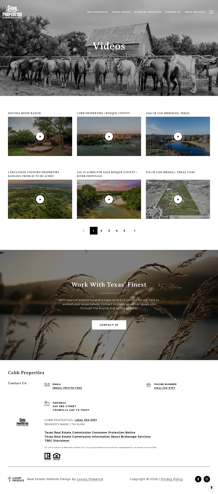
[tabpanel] (109, 165)
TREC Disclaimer (57, 440)
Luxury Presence (90, 479)
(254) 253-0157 (164, 387)
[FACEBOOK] (198, 479)
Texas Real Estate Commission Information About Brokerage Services (98, 436)
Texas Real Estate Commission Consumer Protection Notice (90, 432)
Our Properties (97, 12)
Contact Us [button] (109, 324)
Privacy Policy (172, 479)
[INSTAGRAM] (207, 479)
